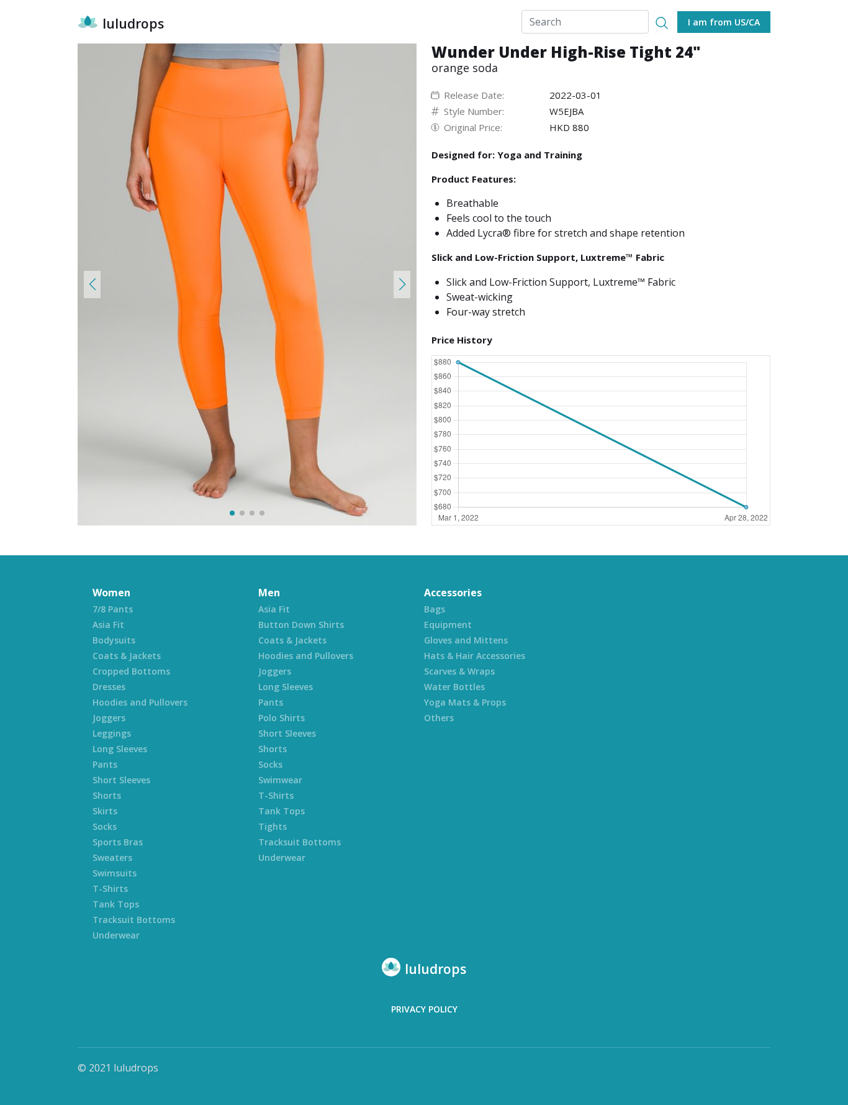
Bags (434, 609)
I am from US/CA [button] (724, 22)
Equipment (448, 624)
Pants (104, 764)
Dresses (108, 687)
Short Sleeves (121, 780)
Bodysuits (113, 640)
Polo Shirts (281, 718)
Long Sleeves (119, 749)
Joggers (108, 718)
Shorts (106, 795)
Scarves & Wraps (459, 671)
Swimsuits (114, 873)
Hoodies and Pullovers (139, 702)
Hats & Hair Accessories (474, 656)
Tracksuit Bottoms (133, 919)
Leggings (111, 733)
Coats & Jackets (126, 656)
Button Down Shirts (301, 624)
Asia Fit (108, 624)
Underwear (116, 935)
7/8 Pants (112, 609)
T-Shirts (110, 888)
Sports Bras (117, 842)
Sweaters (112, 857)
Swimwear (280, 780)
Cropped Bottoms (131, 671)
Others (439, 718)
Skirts (104, 811)
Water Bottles (454, 687)
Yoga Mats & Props (465, 702)
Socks (104, 826)
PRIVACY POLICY (424, 1009)
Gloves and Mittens (466, 640)
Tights (272, 826)
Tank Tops (115, 904)
